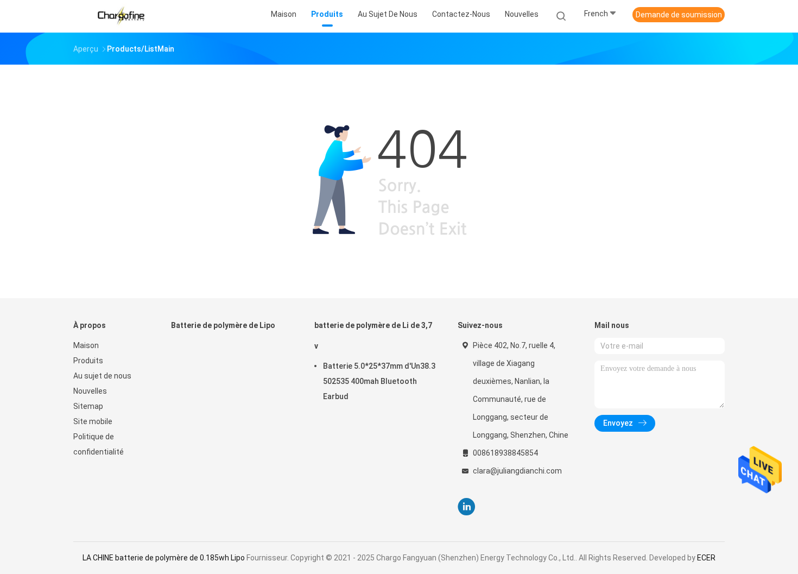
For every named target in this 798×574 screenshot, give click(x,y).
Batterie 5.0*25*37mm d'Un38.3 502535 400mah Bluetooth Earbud (379, 381)
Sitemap (88, 406)
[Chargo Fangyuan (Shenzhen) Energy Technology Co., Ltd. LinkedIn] (467, 506)
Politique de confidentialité (98, 444)
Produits (88, 360)
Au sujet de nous (102, 375)
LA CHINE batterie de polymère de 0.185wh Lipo (164, 557)
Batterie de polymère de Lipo (223, 325)
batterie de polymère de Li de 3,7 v (373, 335)
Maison (86, 345)
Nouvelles (90, 391)
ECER (706, 557)
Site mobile (92, 421)
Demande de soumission (679, 14)
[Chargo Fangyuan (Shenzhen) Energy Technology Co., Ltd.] (121, 16)
